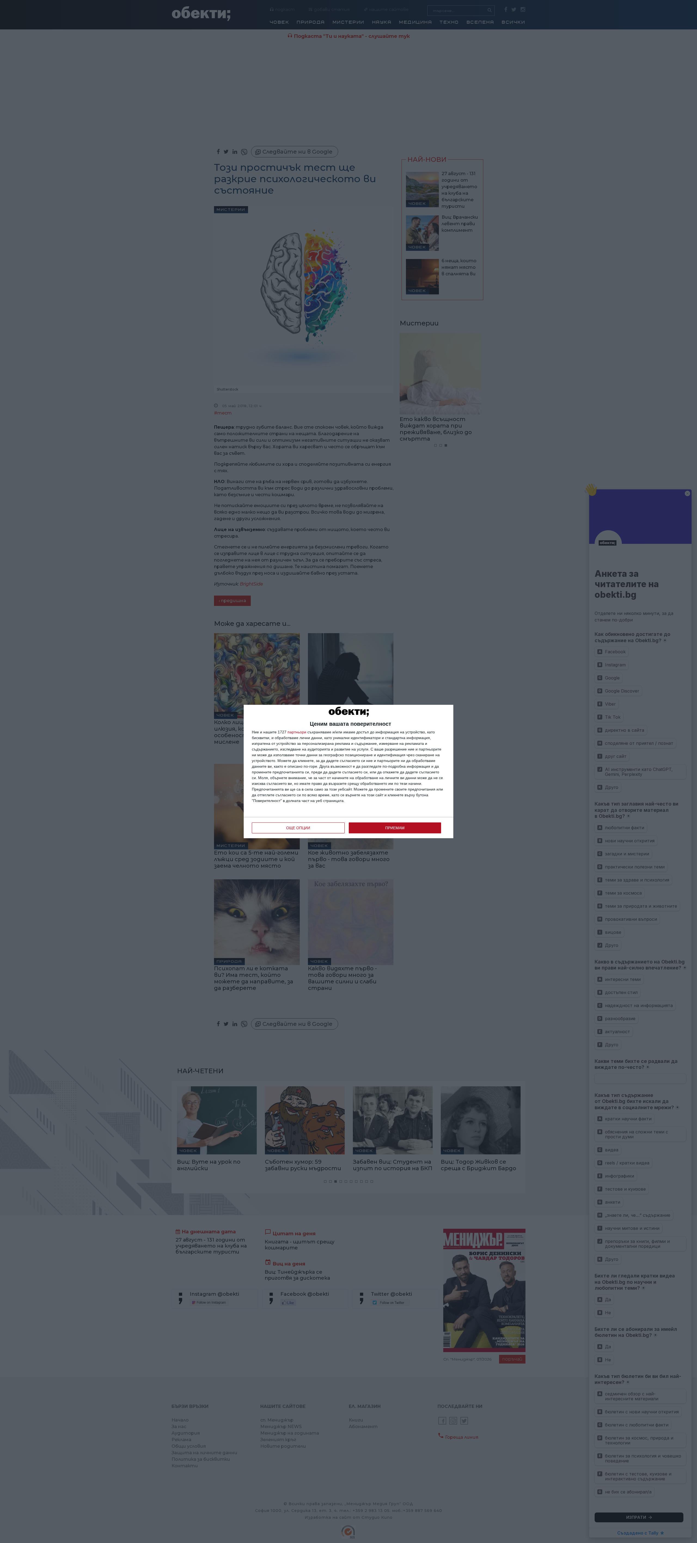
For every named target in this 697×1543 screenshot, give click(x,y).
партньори (297, 732)
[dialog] (348, 771)
